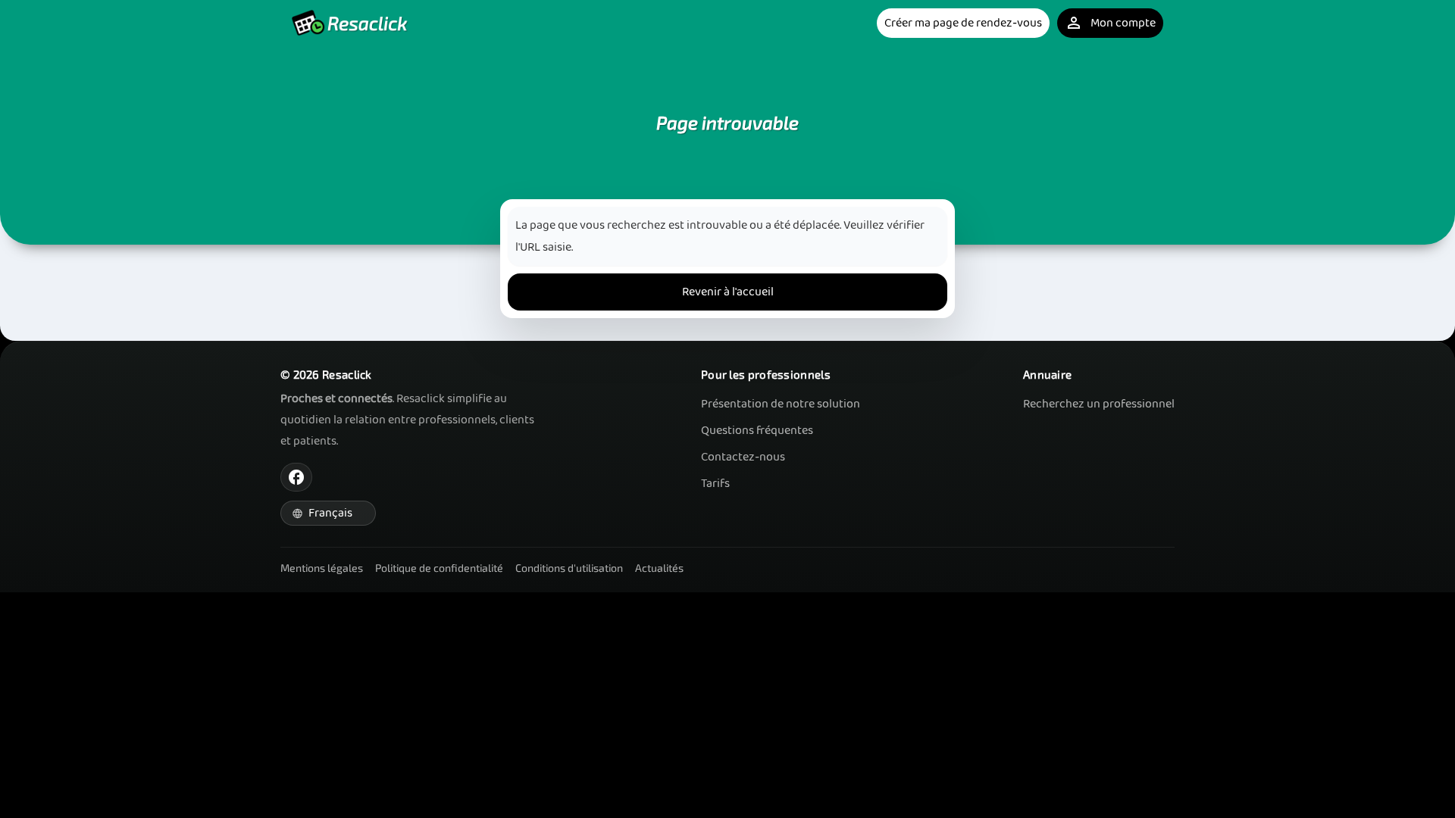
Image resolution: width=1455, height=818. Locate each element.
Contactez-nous (743, 457)
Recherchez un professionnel (1099, 404)
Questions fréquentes (757, 431)
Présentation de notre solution (780, 404)
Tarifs (715, 484)
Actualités (659, 567)
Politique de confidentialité (439, 567)
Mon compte (1110, 23)
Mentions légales (321, 567)
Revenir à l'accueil (728, 292)
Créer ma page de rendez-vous (963, 23)
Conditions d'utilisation (569, 567)
